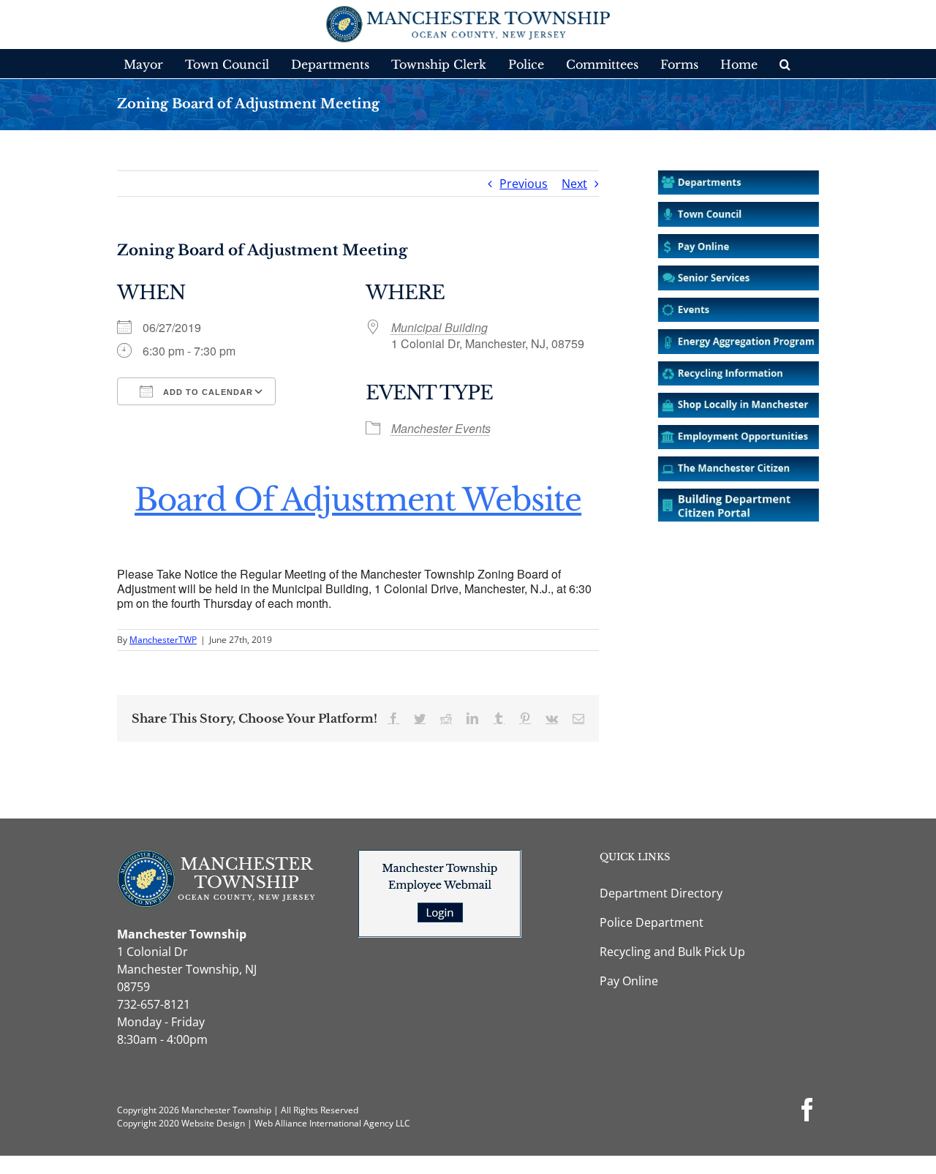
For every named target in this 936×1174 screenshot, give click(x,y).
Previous (523, 184)
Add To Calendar (206, 392)
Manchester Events (441, 428)
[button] (785, 63)
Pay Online (629, 981)
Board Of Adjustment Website (358, 500)
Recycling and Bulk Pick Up (672, 952)
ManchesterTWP (163, 639)
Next (574, 184)
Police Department (651, 922)
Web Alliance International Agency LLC (332, 1123)
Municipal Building (439, 327)
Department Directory (661, 893)
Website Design (213, 1123)
